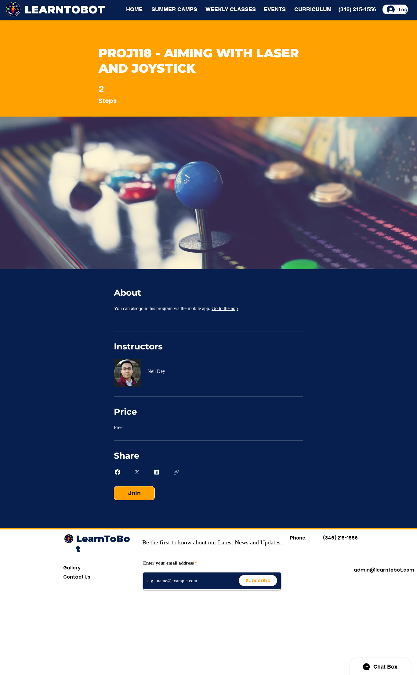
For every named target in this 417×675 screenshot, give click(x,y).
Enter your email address (168, 563)
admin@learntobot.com (384, 570)
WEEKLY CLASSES (230, 9)
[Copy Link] (176, 472)
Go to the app (225, 308)
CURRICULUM (313, 9)
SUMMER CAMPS (174, 9)
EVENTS (275, 9)
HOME (134, 9)
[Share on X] (137, 472)
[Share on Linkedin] (156, 472)
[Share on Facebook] (117, 472)
